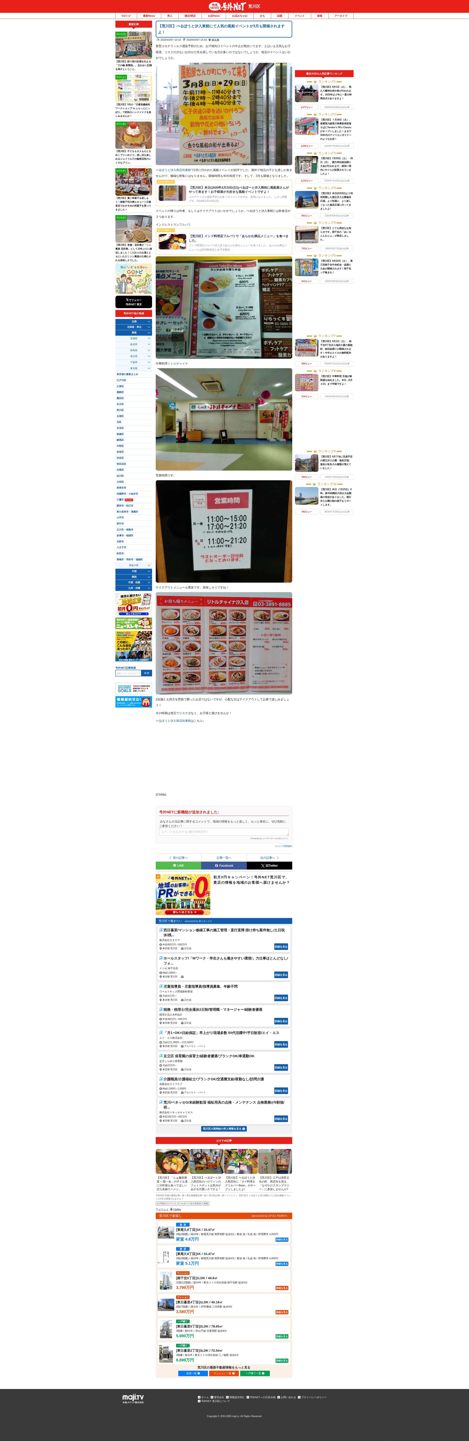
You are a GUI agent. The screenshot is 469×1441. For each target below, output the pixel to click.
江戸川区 (121, 380)
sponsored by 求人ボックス (198, 921)
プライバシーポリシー (314, 1397)
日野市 (120, 541)
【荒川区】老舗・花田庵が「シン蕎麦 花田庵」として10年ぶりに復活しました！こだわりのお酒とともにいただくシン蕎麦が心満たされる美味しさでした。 (133, 253)
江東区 (120, 386)
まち (262, 15)
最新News (149, 15)
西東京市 (121, 487)
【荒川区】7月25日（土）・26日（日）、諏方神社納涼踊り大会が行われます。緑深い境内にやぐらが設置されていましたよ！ (336, 166)
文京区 (120, 428)
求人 (169, 15)
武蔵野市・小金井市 (127, 494)
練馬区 (120, 440)
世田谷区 (121, 464)
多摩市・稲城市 (125, 535)
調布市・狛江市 (125, 505)
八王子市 (121, 547)
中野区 (120, 446)
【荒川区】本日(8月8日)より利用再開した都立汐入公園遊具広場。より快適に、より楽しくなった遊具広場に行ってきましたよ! (336, 201)
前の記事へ (180, 857)
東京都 (215, 39)
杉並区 (120, 452)
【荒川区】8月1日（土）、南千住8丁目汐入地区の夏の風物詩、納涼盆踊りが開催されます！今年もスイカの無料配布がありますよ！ (336, 349)
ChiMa (177, 1209)
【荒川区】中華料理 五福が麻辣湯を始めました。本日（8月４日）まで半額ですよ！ (336, 380)
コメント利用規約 (283, 846)
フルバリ (185, 224)
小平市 (120, 517)
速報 (319, 15)
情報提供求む (237, 1397)
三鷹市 (124, 499)
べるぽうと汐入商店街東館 (173, 170)
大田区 (120, 482)
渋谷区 (120, 458)
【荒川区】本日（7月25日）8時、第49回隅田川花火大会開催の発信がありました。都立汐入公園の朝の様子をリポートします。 (336, 497)
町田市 (120, 553)
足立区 (120, 404)
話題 (279, 15)
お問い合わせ (288, 1397)
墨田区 (120, 398)
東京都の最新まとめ (127, 374)
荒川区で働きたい (170, 920)
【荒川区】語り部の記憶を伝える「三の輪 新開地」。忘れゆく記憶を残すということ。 (133, 65)
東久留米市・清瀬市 (127, 511)
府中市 (120, 523)
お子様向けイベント (167, 1203)
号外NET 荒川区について (215, 1401)
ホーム (205, 1397)
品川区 (120, 476)
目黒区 (120, 470)
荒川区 (254, 6)
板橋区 (120, 434)
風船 (206, 1203)
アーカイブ (341, 15)
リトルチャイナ (177, 363)
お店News (214, 15)
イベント (300, 15)
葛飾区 (120, 392)
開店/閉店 (190, 15)
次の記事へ (267, 857)
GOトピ (126, 15)
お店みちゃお (240, 15)
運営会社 (219, 1397)
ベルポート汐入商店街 (190, 1203)
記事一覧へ (224, 857)
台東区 (120, 416)
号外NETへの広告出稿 (263, 1397)
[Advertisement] (324, 45)
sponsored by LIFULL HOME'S (269, 1215)
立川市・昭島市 (125, 529)
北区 (119, 422)
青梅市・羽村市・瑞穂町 (130, 559)
